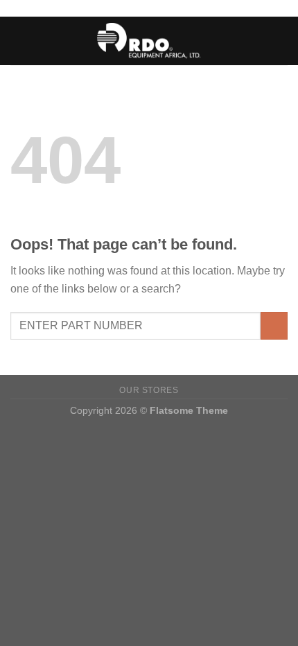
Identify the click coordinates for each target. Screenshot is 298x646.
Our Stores (148, 390)
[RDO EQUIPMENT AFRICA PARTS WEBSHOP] (149, 40)
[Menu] (18, 41)
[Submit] (274, 325)
